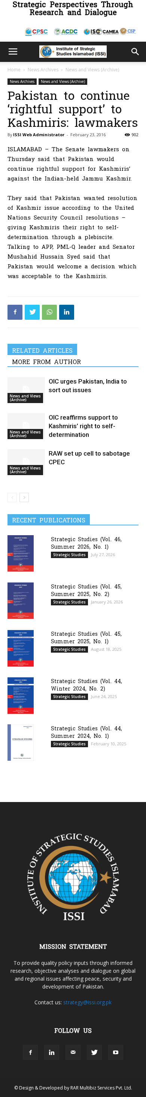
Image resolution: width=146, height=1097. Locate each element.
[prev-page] (12, 497)
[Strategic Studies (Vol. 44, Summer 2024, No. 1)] (20, 742)
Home (14, 69)
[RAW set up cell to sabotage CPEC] (26, 462)
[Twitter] (32, 312)
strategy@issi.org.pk (87, 1002)
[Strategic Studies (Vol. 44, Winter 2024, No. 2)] (20, 695)
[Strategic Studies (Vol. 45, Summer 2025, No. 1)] (20, 648)
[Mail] (73, 1052)
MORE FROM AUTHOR (46, 361)
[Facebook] (14, 312)
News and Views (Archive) (92, 69)
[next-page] (24, 497)
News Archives (43, 69)
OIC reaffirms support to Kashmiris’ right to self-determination (83, 426)
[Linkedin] (66, 312)
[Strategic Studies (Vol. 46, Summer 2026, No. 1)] (20, 553)
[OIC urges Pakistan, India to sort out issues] (26, 390)
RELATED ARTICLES (42, 350)
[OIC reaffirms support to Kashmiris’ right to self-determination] (26, 426)
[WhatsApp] (49, 312)
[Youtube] (115, 1052)
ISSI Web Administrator (38, 134)
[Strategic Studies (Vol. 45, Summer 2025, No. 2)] (20, 600)
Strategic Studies (69, 554)
